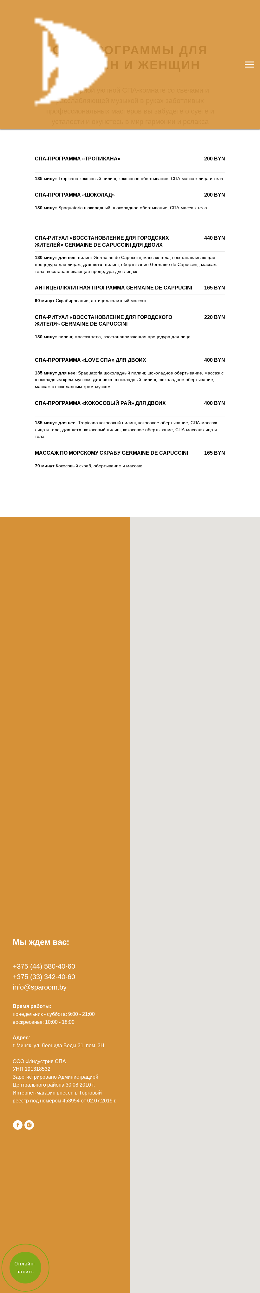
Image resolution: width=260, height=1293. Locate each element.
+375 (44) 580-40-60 (44, 966)
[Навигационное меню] (249, 65)
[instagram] (29, 1125)
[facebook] (18, 1125)
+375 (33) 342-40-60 (44, 977)
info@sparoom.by (40, 987)
